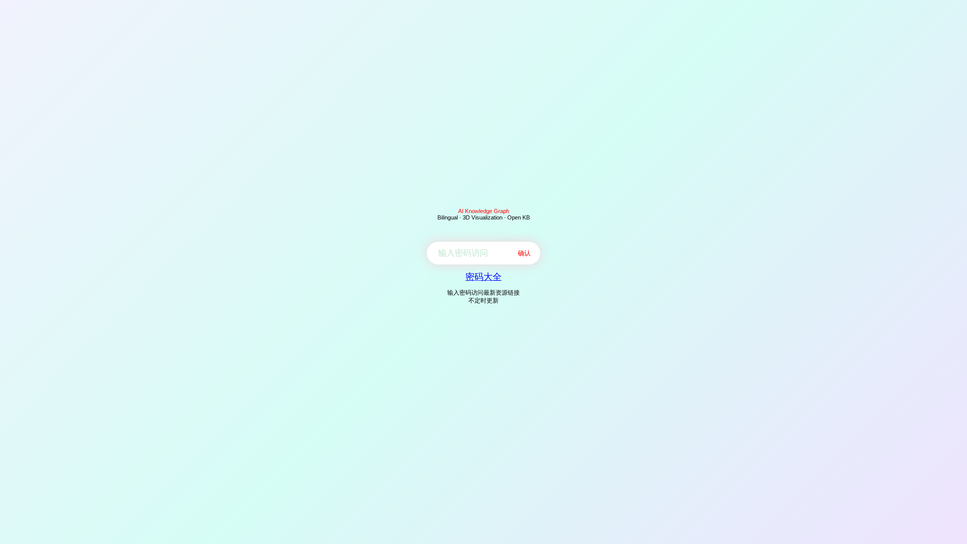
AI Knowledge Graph (483, 211)
